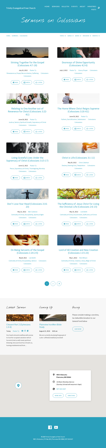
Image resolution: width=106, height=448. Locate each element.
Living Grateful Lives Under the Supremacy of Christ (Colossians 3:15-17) (27, 159)
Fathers (63, 119)
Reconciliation (26, 73)
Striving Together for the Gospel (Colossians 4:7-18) (27, 64)
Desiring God (71, 165)
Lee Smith (83, 212)
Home (47, 6)
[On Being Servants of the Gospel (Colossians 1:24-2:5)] (27, 244)
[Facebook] (50, 427)
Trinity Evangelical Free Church (20, 8)
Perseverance (11, 73)
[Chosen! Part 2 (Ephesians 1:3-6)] (19, 319)
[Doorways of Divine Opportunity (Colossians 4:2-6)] (78, 56)
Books (77, 36)
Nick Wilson (83, 258)
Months (95, 36)
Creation (78, 261)
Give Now (78, 329)
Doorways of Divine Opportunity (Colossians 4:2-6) (78, 64)
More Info (58, 395)
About (82, 6)
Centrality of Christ (17, 215)
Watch (28, 82)
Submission (82, 119)
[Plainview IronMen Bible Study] (52, 319)
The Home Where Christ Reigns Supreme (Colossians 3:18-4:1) (78, 110)
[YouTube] (56, 427)
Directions (71, 395)
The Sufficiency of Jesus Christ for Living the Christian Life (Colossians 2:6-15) (78, 205)
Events (74, 6)
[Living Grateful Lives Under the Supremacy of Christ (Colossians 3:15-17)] (27, 151)
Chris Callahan (84, 163)
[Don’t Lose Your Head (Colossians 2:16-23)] (27, 197)
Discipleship (29, 215)
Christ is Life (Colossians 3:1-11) (78, 157)
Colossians (23, 36)
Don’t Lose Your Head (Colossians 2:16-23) (27, 205)
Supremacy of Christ (39, 122)
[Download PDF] (27, 331)
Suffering (35, 73)
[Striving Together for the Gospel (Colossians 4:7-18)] (27, 56)
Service (16, 122)
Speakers (86, 36)
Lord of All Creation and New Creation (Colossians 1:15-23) (78, 251)
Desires (64, 165)
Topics (62, 36)
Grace (80, 70)
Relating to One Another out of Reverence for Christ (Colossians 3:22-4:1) (27, 111)
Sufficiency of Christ (90, 215)
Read (16, 82)
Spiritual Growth (26, 122)
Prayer (19, 73)
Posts (93, 9)
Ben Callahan (32, 212)
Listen (40, 82)
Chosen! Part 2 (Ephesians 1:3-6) (18, 325)
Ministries (92, 6)
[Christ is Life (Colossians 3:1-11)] (78, 151)
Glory (83, 261)
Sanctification (72, 119)
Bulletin (65, 6)
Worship (42, 169)
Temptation (81, 165)
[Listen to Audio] (25, 331)
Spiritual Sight (39, 215)
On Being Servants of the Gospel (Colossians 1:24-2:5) (27, 251)
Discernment (77, 215)
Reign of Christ (91, 261)
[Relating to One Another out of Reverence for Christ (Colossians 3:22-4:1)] (27, 102)
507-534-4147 (61, 389)
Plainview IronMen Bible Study (50, 325)
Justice (11, 122)
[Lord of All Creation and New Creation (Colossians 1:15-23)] (78, 244)
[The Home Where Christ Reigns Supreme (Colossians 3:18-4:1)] (78, 102)
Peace (12, 169)
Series (69, 36)
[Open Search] (99, 8)
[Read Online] (22, 331)
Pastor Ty (33, 70)
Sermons (55, 6)
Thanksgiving (33, 169)
